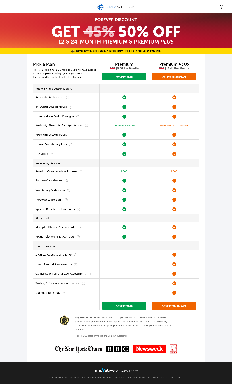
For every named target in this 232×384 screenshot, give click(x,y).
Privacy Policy (158, 377)
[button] (221, 7)
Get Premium (124, 76)
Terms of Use (174, 377)
